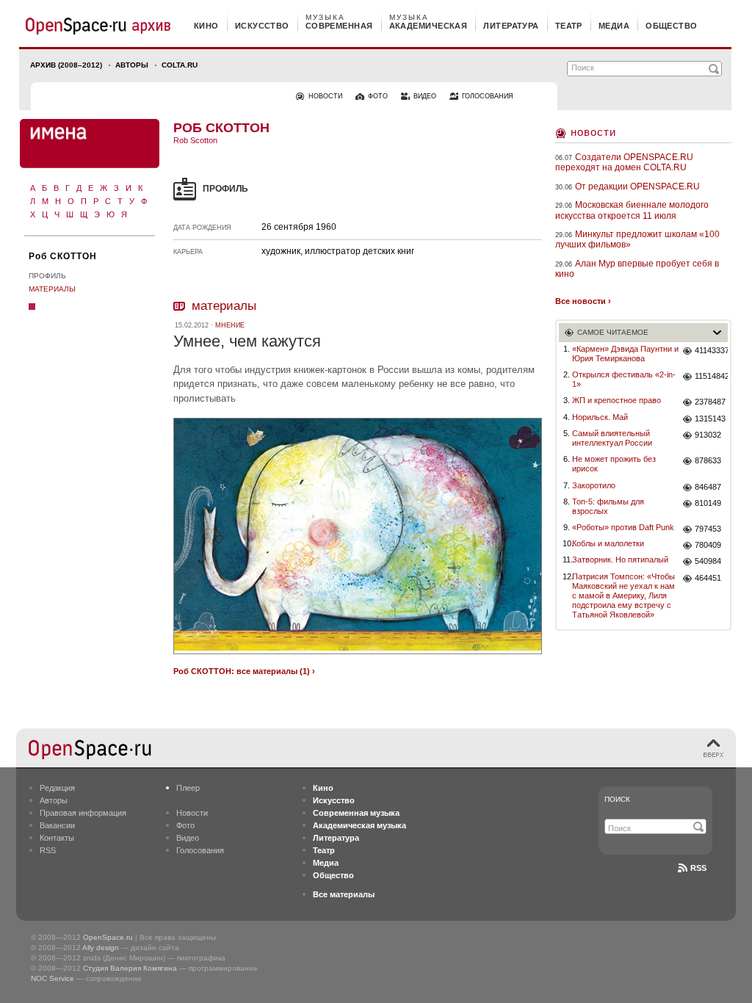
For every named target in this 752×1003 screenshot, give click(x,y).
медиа (614, 25)
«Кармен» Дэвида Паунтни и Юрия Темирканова (625, 353)
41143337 (711, 350)
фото (378, 96)
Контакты (57, 837)
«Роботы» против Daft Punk (623, 527)
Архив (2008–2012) (66, 65)
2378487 (710, 401)
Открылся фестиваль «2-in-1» (624, 379)
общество (672, 25)
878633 (708, 460)
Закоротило (593, 485)
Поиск (617, 799)
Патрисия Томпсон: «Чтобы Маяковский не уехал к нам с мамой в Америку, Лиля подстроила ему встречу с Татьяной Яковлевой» (623, 596)
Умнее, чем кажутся (247, 341)
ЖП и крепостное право (616, 400)
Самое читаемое (612, 332)
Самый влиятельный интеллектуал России (612, 438)
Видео (187, 837)
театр (568, 25)
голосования (487, 96)
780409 (708, 544)
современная (339, 25)
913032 (708, 434)
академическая (428, 25)
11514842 (711, 376)
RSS (48, 850)
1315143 (710, 418)
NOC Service (52, 978)
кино (206, 25)
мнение (230, 325)
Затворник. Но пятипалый (620, 559)
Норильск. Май (600, 417)
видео (424, 96)
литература (510, 25)
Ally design (100, 948)
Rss (698, 867)
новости (325, 96)
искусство (262, 25)
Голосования (200, 850)
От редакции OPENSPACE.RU (637, 186)
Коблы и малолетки (608, 543)
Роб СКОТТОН (63, 256)
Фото (185, 825)
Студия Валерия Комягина (130, 968)
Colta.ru (180, 65)
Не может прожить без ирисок (614, 464)
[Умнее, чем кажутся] (357, 656)
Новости (593, 132)
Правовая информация (83, 812)
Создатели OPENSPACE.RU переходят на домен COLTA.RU (624, 162)
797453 (708, 528)
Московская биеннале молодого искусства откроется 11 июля (632, 210)
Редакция (57, 787)
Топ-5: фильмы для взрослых (608, 506)
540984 (708, 561)
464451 (708, 577)
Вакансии (57, 825)
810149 (708, 503)
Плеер (188, 787)
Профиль (47, 276)
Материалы (52, 289)
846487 (708, 486)
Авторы (131, 65)
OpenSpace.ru (108, 937)
